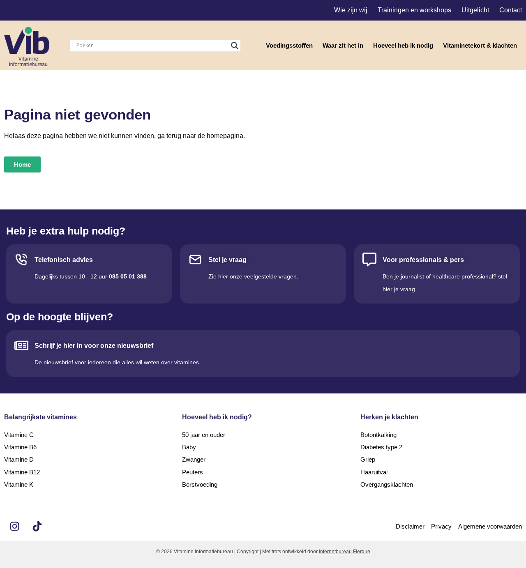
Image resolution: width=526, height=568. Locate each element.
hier (223, 276)
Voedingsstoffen (289, 45)
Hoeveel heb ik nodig (403, 45)
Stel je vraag (227, 259)
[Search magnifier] (234, 45)
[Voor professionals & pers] (369, 260)
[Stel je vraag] (195, 260)
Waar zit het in (343, 45)
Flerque (361, 551)
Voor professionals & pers (423, 259)
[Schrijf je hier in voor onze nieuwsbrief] (21, 345)
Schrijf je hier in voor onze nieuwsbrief (94, 345)
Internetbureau (335, 551)
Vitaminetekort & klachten (480, 45)
